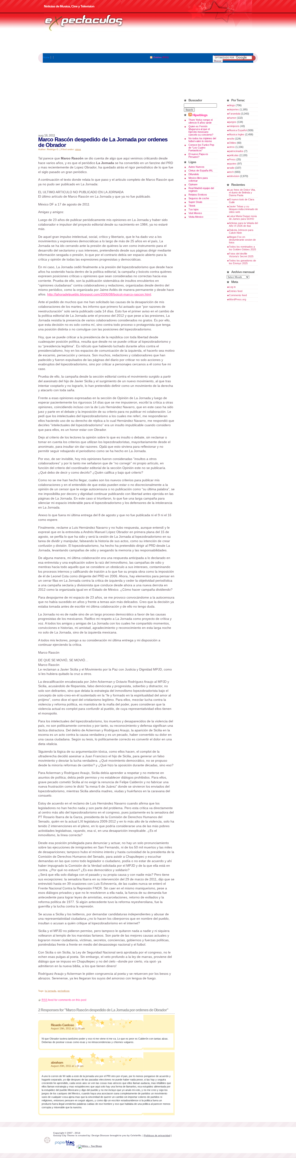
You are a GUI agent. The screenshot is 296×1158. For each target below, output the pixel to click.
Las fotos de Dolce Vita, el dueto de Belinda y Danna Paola (242, 192)
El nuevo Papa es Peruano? (198, 155)
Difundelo (193, 174)
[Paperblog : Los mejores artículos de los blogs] (65, 1146)
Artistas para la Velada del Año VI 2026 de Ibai (243, 224)
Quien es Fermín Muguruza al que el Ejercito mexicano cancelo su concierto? (200, 130)
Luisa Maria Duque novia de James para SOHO (243, 217)
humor (232, 117)
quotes (233, 163)
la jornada (50, 991)
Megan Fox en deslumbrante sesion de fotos (242, 240)
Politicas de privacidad (157, 1135)
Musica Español (238, 130)
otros (78, 149)
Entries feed (235, 291)
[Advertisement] (148, 42)
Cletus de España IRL (200, 170)
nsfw (231, 138)
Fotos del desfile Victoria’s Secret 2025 (241, 255)
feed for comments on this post (64, 1000)
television (234, 176)
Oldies (232, 142)
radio (231, 167)
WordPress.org (237, 299)
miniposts (234, 126)
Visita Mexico (195, 216)
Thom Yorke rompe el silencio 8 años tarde (200, 121)
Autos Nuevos (196, 166)
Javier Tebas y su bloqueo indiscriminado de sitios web (243, 209)
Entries (158, 57)
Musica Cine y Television (90, 22)
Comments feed (238, 295)
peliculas (234, 155)
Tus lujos (193, 209)
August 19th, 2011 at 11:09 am (68, 1028)
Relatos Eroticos (197, 194)
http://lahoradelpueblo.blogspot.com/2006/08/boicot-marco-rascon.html (99, 294)
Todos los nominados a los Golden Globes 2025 (242, 248)
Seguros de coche (198, 198)
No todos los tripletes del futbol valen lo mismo (202, 140)
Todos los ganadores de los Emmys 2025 (242, 262)
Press (232, 159)
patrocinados (236, 151)
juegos (232, 122)
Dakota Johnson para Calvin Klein (241, 231)
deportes (234, 109)
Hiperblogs (199, 115)
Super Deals (195, 202)
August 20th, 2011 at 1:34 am (67, 1066)
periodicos (64, 991)
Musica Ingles (236, 134)
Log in (232, 287)
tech (231, 172)
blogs (232, 105)
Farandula (234, 113)
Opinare (192, 184)
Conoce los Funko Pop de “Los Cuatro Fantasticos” (201, 147)
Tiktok (191, 205)
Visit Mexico (195, 213)
